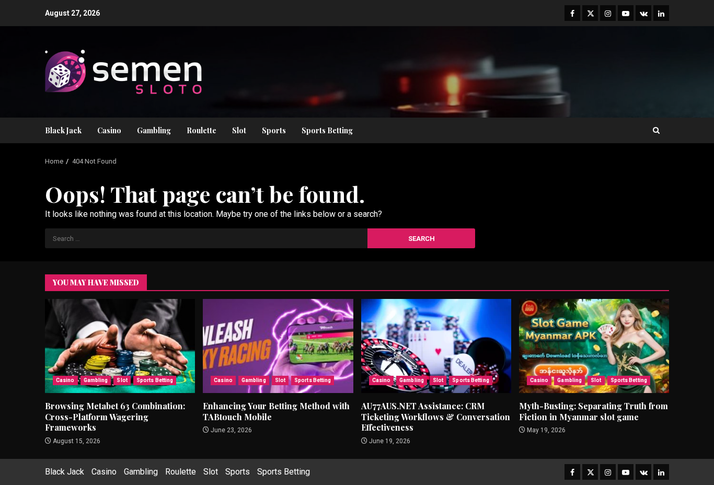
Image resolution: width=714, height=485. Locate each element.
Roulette (201, 130)
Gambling (154, 130)
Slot (239, 130)
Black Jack (63, 130)
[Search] (656, 130)
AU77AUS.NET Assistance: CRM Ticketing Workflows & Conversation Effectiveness (436, 346)
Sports (274, 130)
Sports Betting (327, 130)
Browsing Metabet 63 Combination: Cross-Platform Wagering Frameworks (120, 346)
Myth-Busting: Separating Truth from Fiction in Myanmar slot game (594, 346)
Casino (109, 130)
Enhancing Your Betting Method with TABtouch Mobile (278, 346)
